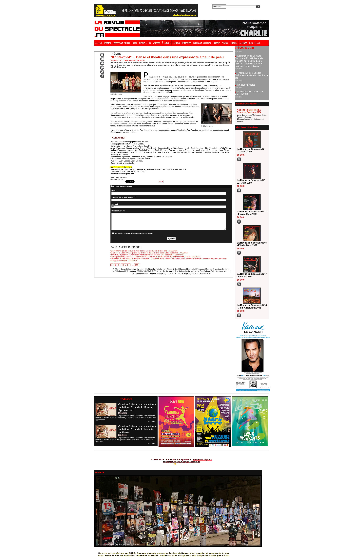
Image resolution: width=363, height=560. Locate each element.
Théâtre (107, 43)
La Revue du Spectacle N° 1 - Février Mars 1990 (252, 212)
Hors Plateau (254, 43)
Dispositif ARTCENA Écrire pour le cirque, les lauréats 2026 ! (251, 86)
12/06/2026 (122, 413)
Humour (216, 43)
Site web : (115, 204)
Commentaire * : (118, 211)
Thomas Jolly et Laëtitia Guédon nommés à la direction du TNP (252, 60)
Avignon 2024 (167, 273)
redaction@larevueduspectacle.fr (181, 462)
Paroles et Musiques (202, 43)
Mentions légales (202, 459)
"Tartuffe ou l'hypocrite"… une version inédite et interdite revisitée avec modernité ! (141, 255)
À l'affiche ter (180, 273)
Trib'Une (233, 43)
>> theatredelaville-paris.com (122, 174)
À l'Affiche (166, 43)
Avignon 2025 (192, 273)
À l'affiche (149, 269)
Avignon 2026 (205, 273)
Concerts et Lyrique (121, 43)
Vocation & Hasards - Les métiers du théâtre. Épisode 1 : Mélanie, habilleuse (137, 429)
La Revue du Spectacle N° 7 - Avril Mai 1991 (252, 275)
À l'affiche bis (159, 269)
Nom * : (114, 191)
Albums (225, 43)
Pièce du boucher (180, 271)
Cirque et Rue (145, 43)
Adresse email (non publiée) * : (123, 198)
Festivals (176, 43)
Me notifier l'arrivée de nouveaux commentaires (134, 233)
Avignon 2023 (155, 273)
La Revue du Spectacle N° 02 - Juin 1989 (251, 181)
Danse (134, 43)
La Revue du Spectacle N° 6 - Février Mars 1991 (252, 244)
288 (136, 265)
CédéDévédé (147, 271)
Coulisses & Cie (195, 271)
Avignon (156, 43)
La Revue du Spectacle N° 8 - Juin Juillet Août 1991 (252, 306)
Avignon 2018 (122, 271)
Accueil (98, 43)
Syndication (181, 464)
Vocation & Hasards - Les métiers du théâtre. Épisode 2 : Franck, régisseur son (137, 407)
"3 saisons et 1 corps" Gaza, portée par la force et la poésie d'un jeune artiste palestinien (144, 253)
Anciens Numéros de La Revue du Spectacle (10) (249, 111)
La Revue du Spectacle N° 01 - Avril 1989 (251, 150)
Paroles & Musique (214, 269)
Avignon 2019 (135, 271)
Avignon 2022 (142, 273)
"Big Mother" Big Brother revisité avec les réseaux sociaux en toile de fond (138, 251)
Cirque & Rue (172, 269)
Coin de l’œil (209, 271)
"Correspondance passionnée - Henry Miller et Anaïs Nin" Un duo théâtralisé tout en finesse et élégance (150, 257)
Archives (243, 43)
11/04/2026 (122, 435)
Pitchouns (186, 43)
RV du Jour (167, 271)
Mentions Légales (246, 69)
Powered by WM (193, 464)
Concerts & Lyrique (135, 269)
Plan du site (167, 464)
